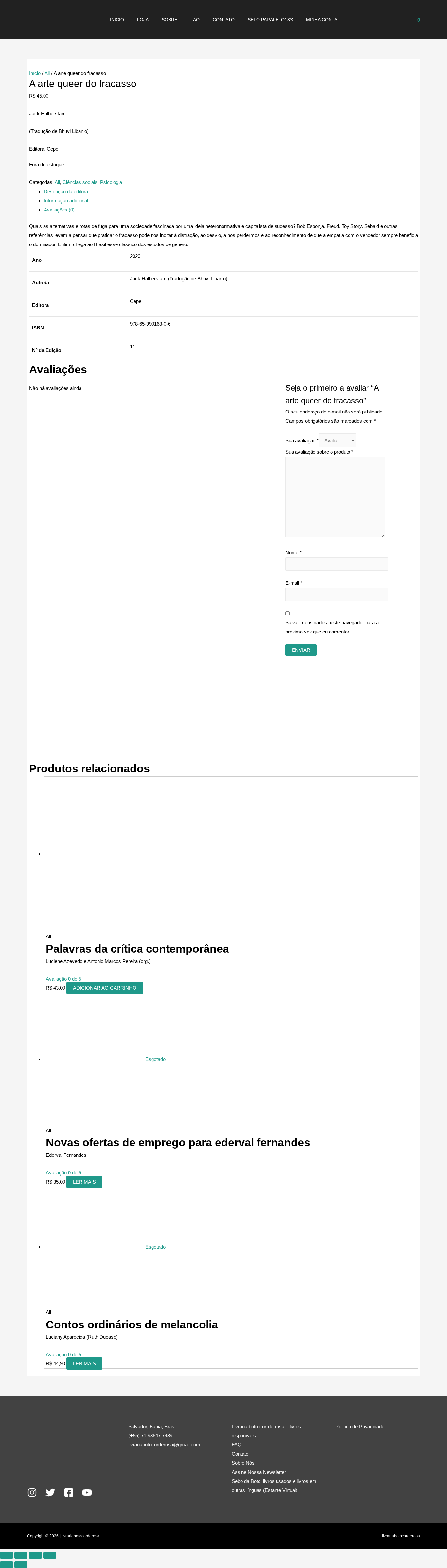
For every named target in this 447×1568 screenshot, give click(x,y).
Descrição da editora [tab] (66, 191)
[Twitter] (50, 1492)
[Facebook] (68, 1492)
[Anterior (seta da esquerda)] (6, 1564)
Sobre (169, 19)
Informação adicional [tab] (66, 200)
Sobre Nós (243, 1463)
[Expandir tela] (20, 1555)
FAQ (195, 19)
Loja (143, 19)
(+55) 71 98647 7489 (150, 1435)
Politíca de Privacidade (359, 1426)
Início (35, 73)
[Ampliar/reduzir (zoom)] (6, 1555)
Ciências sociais (80, 182)
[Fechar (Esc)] (49, 1555)
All (47, 73)
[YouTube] (87, 1492)
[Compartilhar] (35, 1555)
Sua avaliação (302, 440)
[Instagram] (32, 1492)
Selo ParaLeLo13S (270, 19)
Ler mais (84, 1182)
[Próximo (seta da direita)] (20, 1564)
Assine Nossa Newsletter (259, 1472)
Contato (224, 19)
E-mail (293, 583)
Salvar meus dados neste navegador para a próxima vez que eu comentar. (332, 627)
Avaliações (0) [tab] (59, 209)
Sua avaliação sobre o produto (319, 452)
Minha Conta (321, 19)
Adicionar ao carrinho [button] (104, 988)
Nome (293, 552)
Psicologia (111, 182)
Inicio (117, 19)
